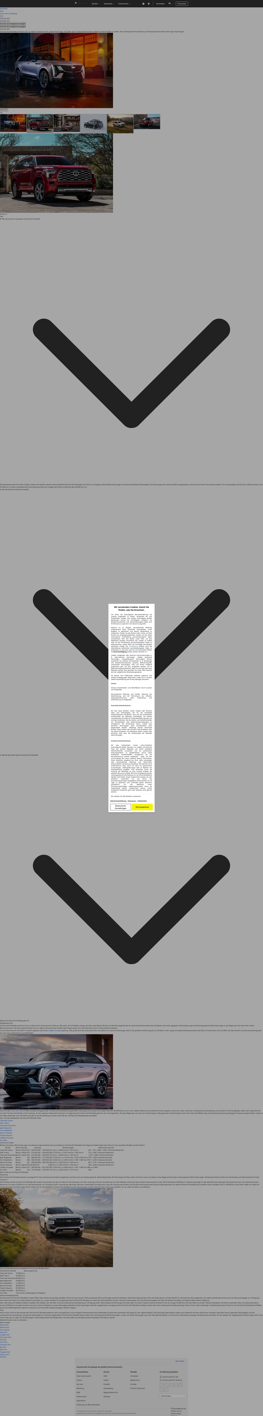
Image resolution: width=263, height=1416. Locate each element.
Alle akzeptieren (142, 807)
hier (145, 652)
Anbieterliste (142, 801)
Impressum (132, 801)
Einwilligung (133, 646)
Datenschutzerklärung (118, 801)
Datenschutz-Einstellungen (120, 807)
